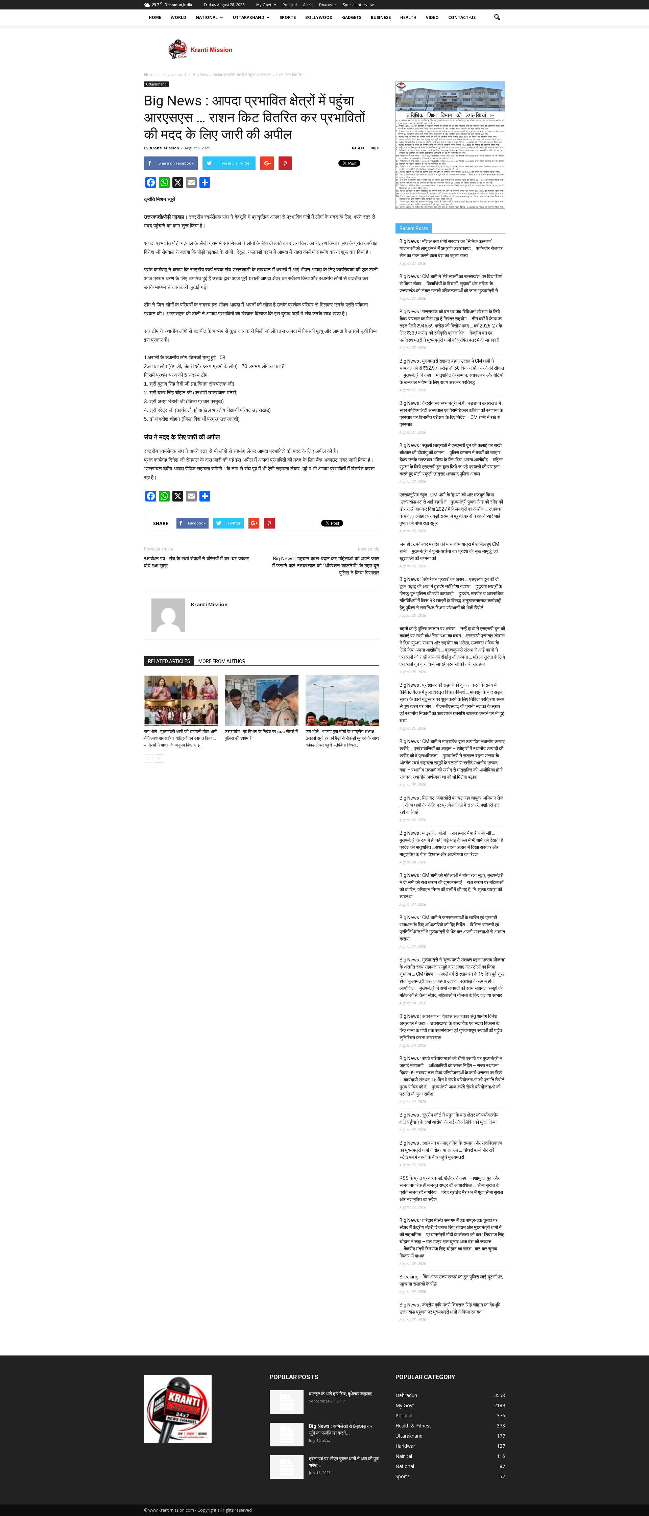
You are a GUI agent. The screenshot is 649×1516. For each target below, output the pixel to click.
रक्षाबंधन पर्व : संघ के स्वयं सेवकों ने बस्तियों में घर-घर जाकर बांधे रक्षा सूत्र (196, 562)
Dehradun (406, 1395)
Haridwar (405, 1446)
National (207, 17)
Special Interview (358, 4)
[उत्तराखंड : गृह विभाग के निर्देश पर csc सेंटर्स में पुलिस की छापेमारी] (261, 700)
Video (432, 17)
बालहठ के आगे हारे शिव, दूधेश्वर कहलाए (340, 1393)
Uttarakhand (248, 17)
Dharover (327, 4)
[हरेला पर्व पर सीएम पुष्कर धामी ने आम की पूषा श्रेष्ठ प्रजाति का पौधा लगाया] (287, 1467)
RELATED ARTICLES (169, 661)
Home (155, 17)
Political (290, 4)
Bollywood (319, 17)
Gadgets (351, 17)
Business (381, 17)
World (178, 17)
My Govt (263, 4)
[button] (497, 17)
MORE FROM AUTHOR (221, 661)
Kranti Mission (164, 147)
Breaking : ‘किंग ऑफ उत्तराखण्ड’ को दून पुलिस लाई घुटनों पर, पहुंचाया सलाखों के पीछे (451, 1280)
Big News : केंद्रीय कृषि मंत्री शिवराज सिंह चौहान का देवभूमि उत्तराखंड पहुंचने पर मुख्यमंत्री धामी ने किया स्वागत (450, 1308)
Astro (308, 4)
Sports (288, 17)
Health (408, 17)
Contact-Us (462, 17)
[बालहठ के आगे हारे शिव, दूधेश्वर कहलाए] (287, 1402)
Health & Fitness (413, 1425)
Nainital (403, 1456)
